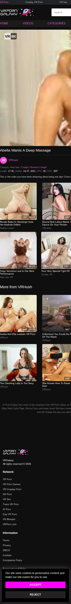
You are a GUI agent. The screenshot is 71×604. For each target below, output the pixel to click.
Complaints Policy (12, 560)
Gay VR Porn (10, 514)
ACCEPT (35, 584)
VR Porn (4, 2)
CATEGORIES (57, 23)
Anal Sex (14, 167)
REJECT (35, 594)
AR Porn (7, 494)
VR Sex (63, 2)
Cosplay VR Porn (34, 2)
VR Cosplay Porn (12, 489)
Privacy (7, 545)
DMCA (6, 550)
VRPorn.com (10, 524)
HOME (4, 23)
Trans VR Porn (11, 504)
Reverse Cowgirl (38, 167)
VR (3, 160)
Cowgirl (24, 167)
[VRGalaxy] (16, 452)
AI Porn (7, 509)
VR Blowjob (9, 519)
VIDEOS (28, 23)
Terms (6, 540)
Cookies (7, 555)
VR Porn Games (12, 484)
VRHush (13, 160)
